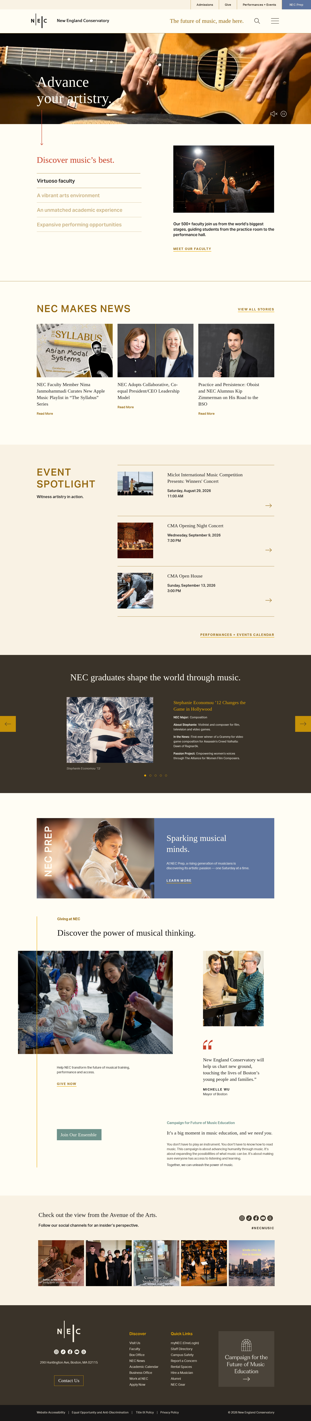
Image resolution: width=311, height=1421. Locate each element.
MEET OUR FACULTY (192, 249)
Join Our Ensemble (78, 1134)
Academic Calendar (144, 1367)
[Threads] (270, 1218)
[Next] (303, 724)
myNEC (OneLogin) (185, 1343)
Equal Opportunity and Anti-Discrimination (100, 1412)
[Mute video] (274, 114)
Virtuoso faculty (56, 181)
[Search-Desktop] (257, 21)
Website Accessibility (51, 1412)
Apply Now (137, 1384)
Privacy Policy (169, 1412)
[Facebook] (256, 1218)
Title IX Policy (145, 1412)
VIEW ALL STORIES (256, 309)
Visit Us (134, 1343)
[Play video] (283, 114)
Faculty (134, 1349)
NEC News (137, 1361)
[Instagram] (242, 1218)
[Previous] (8, 724)
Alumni (176, 1378)
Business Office (140, 1373)
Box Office (137, 1355)
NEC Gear (178, 1384)
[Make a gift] (246, 1359)
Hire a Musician (182, 1373)
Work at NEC (138, 1378)
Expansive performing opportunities (79, 224)
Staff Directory (181, 1349)
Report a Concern (184, 1361)
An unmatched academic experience (79, 210)
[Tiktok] (249, 1218)
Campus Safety (182, 1355)
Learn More (178, 880)
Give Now (66, 1084)
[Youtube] (263, 1218)
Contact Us (68, 1380)
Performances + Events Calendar (237, 635)
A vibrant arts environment (68, 195)
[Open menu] (275, 21)
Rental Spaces (181, 1367)
